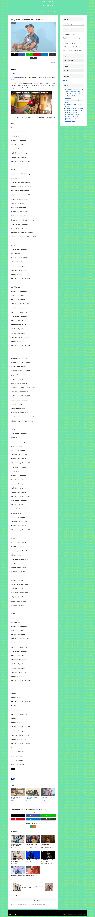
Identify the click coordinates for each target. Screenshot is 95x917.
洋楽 (44, 809)
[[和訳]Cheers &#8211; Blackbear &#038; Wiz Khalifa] (33, 792)
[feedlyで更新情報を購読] (31, 826)
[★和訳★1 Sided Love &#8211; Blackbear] (18, 792)
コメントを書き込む (33, 900)
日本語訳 (36, 809)
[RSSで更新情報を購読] (34, 826)
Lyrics (28, 809)
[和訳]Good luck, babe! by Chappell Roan (72, 39)
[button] (52, 54)
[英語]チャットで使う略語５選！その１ (73, 43)
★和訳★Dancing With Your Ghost (74, 108)
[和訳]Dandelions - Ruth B (72, 114)
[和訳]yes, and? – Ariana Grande (71, 47)
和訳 (18, 809)
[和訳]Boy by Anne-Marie (69, 34)
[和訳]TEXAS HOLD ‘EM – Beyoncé (72, 50)
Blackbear (14, 809)
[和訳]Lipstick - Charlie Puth (72, 116)
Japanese (23, 809)
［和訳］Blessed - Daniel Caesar (74, 93)
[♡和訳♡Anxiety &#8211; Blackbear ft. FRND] (48, 792)
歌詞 (41, 809)
